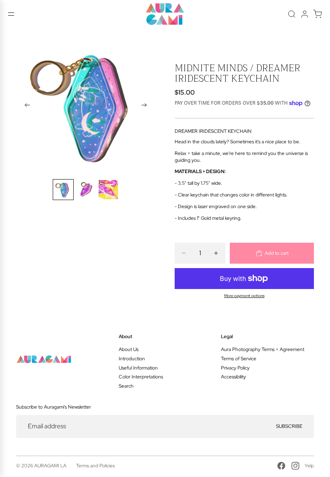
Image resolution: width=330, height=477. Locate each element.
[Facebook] (281, 466)
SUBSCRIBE (289, 426)
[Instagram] (295, 466)
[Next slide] (146, 106)
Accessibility (233, 377)
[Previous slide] (25, 106)
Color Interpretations (141, 377)
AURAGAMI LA (50, 466)
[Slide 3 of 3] (108, 189)
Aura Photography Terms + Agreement (262, 349)
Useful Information (138, 368)
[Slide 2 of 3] (85, 189)
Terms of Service (238, 358)
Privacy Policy (235, 368)
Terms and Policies (95, 466)
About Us (128, 349)
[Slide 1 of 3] (63, 189)
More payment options (244, 295)
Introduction (132, 358)
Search (126, 386)
